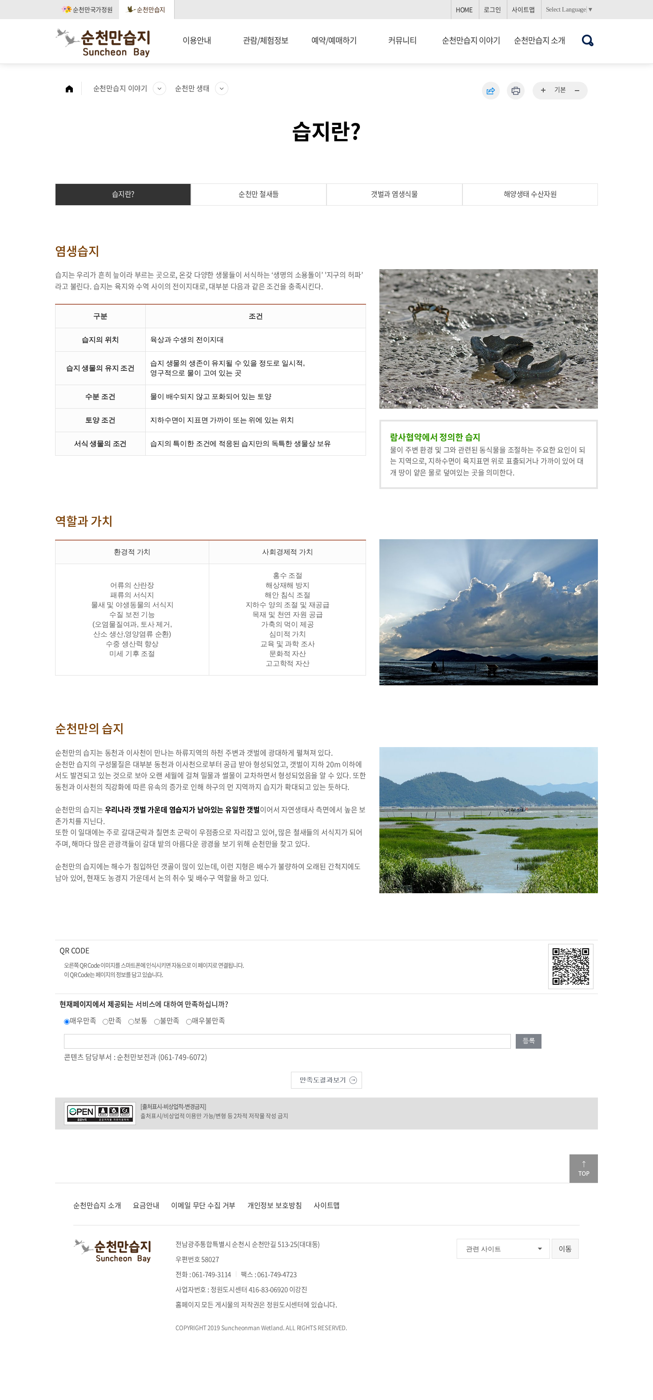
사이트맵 (523, 9)
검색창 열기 (588, 40)
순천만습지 (151, 9)
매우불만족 (208, 1020)
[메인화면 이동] (74, 88)
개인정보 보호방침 (274, 1205)
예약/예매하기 (334, 40)
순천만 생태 (192, 88)
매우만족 (83, 1020)
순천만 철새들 (259, 193)
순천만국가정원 (93, 9)
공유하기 (491, 90)
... (543, 90)
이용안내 (197, 40)
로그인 (492, 9)
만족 (115, 1020)
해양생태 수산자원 (530, 193)
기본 (560, 89)
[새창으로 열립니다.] (326, 1079)
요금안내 (146, 1205)
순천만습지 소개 (539, 40)
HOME (464, 9)
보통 (140, 1020)
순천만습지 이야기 (471, 40)
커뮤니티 (402, 40)
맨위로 (583, 1168)
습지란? (123, 193)
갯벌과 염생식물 (394, 193)
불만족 (170, 1020)
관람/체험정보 (265, 40)
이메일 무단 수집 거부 (203, 1205)
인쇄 (516, 90)
